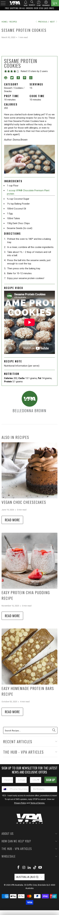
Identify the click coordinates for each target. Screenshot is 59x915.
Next (52, 22)
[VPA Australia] (15, 3)
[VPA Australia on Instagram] (24, 868)
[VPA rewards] (46, 2)
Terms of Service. (37, 803)
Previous (42, 22)
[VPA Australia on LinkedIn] (29, 868)
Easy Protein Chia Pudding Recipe (26, 595)
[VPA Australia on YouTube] (40, 868)
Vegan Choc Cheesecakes (24, 502)
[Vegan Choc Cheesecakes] (29, 470)
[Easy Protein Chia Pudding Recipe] (29, 561)
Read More (12, 520)
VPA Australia (17, 885)
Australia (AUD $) (27, 877)
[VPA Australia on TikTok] (34, 868)
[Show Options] (38, 780)
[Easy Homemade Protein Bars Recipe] (29, 657)
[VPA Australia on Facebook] (18, 868)
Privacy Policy (20, 803)
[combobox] (35, 780)
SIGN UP (50, 780)
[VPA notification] (25, 2)
